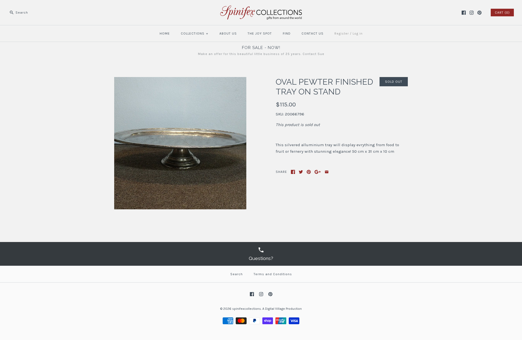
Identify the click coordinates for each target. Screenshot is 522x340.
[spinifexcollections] (261, 8)
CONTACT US (313, 33)
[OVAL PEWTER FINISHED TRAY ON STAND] (180, 80)
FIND (287, 33)
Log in (358, 33)
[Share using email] (327, 172)
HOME (165, 33)
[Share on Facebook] (293, 172)
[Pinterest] (479, 13)
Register (341, 33)
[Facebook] (464, 13)
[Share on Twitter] (301, 172)
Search (236, 274)
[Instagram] (472, 13)
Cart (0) (502, 12)
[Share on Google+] (318, 172)
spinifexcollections (246, 309)
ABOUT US (228, 33)
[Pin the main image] (309, 172)
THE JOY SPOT (260, 33)
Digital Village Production (283, 309)
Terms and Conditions (273, 274)
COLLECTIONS (194, 33)
